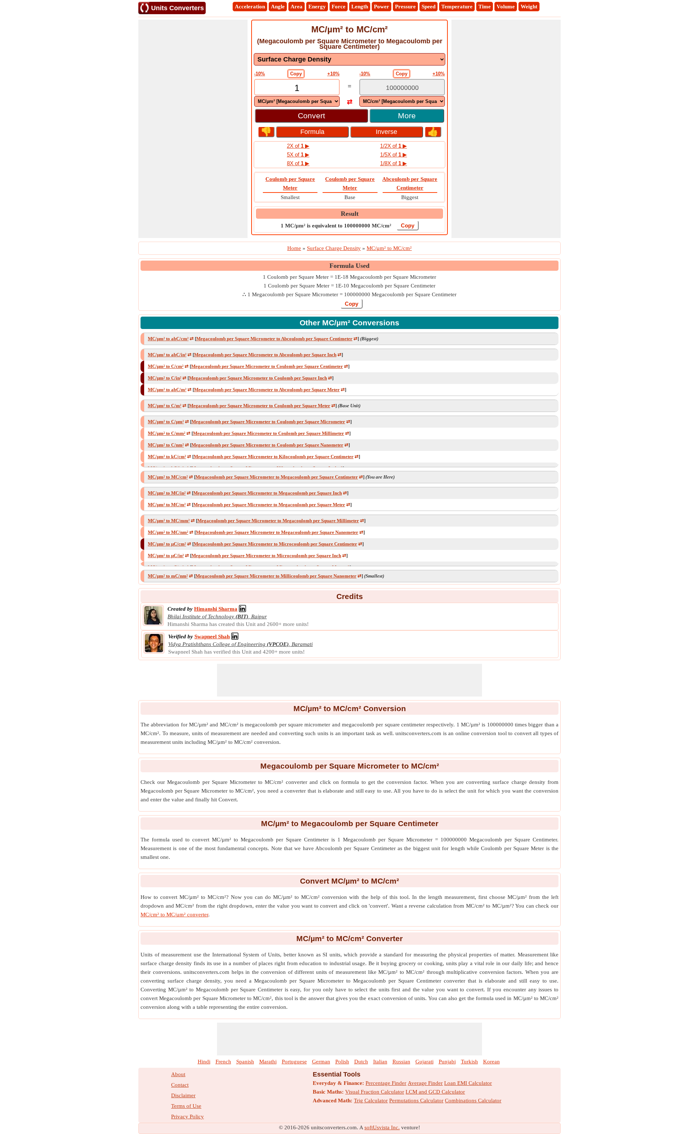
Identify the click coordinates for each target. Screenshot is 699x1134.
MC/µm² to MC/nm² (168, 532)
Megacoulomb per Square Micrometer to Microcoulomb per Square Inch (266, 555)
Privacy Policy (187, 1116)
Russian (401, 1061)
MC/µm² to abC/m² (167, 389)
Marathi (268, 1061)
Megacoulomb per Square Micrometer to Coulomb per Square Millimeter (268, 433)
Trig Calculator (371, 1100)
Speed (428, 6)
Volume (506, 6)
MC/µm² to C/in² (164, 378)
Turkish (469, 1061)
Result (350, 213)
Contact (180, 1085)
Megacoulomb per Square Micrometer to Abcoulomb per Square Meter (267, 389)
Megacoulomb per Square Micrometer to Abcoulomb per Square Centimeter (274, 338)
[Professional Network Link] (242, 609)
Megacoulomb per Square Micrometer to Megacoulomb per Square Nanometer (277, 532)
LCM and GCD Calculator (435, 1092)
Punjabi (447, 1061)
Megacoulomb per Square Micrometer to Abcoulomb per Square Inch (265, 354)
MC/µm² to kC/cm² (167, 456)
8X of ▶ (298, 163)
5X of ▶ (298, 154)
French (223, 1061)
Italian (380, 1061)
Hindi (204, 1061)
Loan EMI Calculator (468, 1083)
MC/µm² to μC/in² (166, 555)
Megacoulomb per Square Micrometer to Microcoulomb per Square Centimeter (275, 544)
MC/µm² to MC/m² (167, 504)
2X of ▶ (298, 146)
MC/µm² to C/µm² (166, 421)
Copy (296, 73)
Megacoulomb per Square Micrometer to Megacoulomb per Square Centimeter (277, 477)
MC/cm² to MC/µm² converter (174, 914)
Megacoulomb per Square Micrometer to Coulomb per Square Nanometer (267, 445)
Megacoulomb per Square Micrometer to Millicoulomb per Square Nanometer (276, 576)
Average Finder (425, 1083)
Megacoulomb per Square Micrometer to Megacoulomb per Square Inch (267, 493)
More (407, 115)
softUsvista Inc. (382, 1127)
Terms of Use (186, 1106)
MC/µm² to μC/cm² (167, 544)
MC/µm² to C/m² (164, 405)
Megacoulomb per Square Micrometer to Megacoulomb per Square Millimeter (278, 520)
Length (359, 6)
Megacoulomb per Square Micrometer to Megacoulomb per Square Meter (269, 504)
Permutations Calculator (416, 1100)
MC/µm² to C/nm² (166, 445)
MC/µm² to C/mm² (166, 433)
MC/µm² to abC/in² (167, 354)
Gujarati (424, 1061)
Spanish (245, 1061)
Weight (529, 6)
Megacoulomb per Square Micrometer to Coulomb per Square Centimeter (267, 366)
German (321, 1061)
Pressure (405, 6)
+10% (333, 73)
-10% (259, 73)
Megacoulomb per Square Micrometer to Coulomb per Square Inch (258, 378)
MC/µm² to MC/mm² (169, 520)
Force (338, 6)
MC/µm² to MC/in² (167, 493)
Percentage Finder (386, 1083)
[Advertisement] (193, 129)
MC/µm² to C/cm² (165, 366)
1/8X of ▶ (393, 163)
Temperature (457, 6)
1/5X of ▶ (393, 154)
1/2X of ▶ (393, 146)
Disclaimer (183, 1095)
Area (297, 6)
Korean (491, 1061)
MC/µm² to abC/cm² (168, 338)
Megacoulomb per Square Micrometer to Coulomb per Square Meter (259, 405)
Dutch (361, 1061)
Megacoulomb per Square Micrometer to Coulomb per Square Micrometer (268, 421)
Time (484, 6)
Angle (278, 6)
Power (381, 6)
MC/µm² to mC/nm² (168, 576)
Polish (342, 1061)
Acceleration (250, 6)
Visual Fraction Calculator (374, 1092)
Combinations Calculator (473, 1100)
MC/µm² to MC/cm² (168, 477)
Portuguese (294, 1061)
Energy (317, 6)
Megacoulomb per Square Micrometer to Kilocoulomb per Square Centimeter (274, 456)
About (178, 1074)
